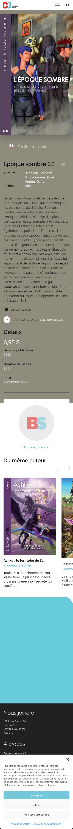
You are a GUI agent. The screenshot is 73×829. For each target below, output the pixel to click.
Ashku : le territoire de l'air (25, 560)
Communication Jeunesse (11, 5)
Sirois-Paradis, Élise (39, 177)
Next (69, 469)
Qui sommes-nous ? (15, 753)
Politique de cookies (20, 824)
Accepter (36, 795)
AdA (28, 186)
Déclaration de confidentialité (46, 824)
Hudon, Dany (34, 181)
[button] (67, 759)
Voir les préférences (36, 815)
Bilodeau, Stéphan (38, 173)
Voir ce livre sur (38, 319)
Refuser (36, 805)
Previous (58, 469)
